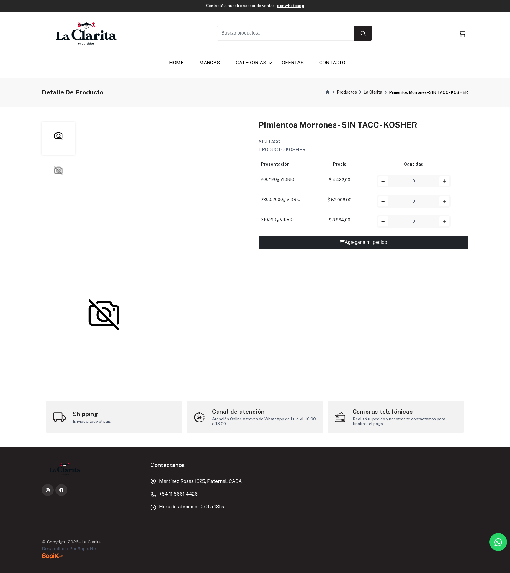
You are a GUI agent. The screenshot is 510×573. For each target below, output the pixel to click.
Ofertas (293, 63)
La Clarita (373, 92)
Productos (347, 92)
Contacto (332, 63)
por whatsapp (290, 5)
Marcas (209, 63)
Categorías (251, 63)
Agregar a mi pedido (366, 242)
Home (176, 63)
